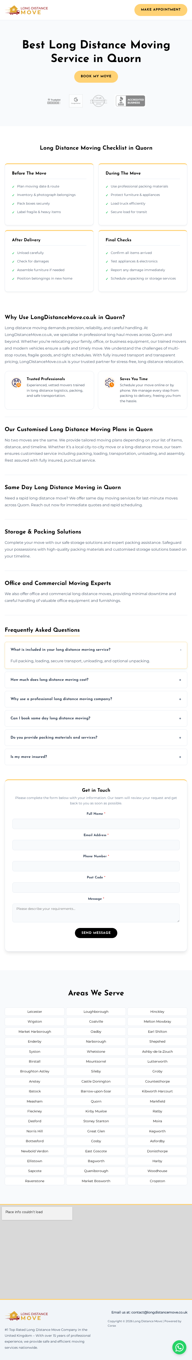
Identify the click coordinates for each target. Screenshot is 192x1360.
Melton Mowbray (157, 1021)
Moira (157, 1121)
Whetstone (96, 1051)
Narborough (96, 1041)
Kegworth (157, 1131)
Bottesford (35, 1141)
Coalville (96, 1021)
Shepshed (157, 1041)
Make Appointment (161, 10)
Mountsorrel (96, 1061)
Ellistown (34, 1161)
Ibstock (35, 1091)
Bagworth (96, 1161)
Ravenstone (34, 1181)
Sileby (96, 1071)
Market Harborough (34, 1031)
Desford (34, 1121)
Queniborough (96, 1171)
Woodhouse (157, 1171)
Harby (157, 1161)
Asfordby (157, 1141)
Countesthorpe (157, 1081)
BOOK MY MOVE (96, 76)
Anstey (34, 1081)
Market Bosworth (96, 1181)
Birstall (35, 1061)
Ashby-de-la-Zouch (157, 1051)
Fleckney (34, 1111)
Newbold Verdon (34, 1151)
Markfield (157, 1101)
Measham (35, 1101)
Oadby (96, 1031)
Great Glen (96, 1131)
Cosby (96, 1141)
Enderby (34, 1041)
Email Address (96, 835)
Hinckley (157, 1011)
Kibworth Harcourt (157, 1091)
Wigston (35, 1021)
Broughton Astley (34, 1071)
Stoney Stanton (96, 1121)
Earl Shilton (157, 1031)
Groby (157, 1071)
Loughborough (96, 1011)
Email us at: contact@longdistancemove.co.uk (149, 1312)
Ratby (157, 1111)
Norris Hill (34, 1131)
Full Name (96, 814)
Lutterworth (157, 1061)
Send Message (96, 933)
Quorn (96, 1101)
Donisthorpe (157, 1151)
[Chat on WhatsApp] (179, 1347)
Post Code (96, 877)
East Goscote (96, 1151)
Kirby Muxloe (96, 1111)
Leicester (34, 1011)
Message (96, 899)
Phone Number (96, 856)
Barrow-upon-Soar (96, 1091)
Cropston (157, 1181)
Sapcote (34, 1171)
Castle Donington (96, 1081)
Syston (34, 1051)
